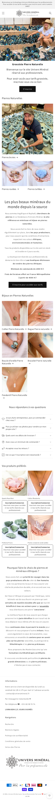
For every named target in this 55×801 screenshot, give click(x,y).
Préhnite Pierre (7, 543)
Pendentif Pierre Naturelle (14, 395)
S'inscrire (27, 89)
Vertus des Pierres (12, 747)
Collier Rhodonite (34, 498)
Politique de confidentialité (16, 735)
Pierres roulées (9, 189)
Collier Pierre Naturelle (13, 329)
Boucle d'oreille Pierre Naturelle (12, 362)
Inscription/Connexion (14, 503)
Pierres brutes (8, 157)
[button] (3, 13)
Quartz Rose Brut (8, 498)
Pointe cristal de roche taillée (38, 543)
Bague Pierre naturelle (38, 329)
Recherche (9, 724)
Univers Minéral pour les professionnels (21, 794)
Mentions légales (12, 730)
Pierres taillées (35, 189)
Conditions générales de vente (17, 741)
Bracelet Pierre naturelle (39, 360)
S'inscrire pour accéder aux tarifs (27, 284)
